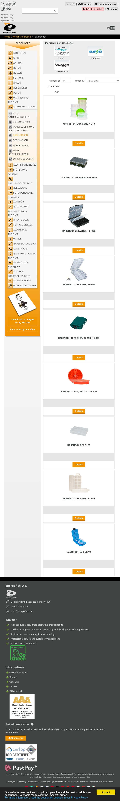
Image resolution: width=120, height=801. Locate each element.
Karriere (13, 686)
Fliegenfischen (22, 280)
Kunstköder (20, 248)
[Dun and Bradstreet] (20, 706)
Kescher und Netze (24, 164)
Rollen (17, 72)
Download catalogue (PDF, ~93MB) (22, 321)
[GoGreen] (16, 652)
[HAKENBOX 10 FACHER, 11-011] (78, 483)
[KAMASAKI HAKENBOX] (78, 536)
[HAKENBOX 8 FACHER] (78, 429)
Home (7, 36)
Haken (17, 82)
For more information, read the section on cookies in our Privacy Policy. (46, 797)
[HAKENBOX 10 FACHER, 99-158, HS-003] (78, 322)
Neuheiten (19, 52)
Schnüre (18, 77)
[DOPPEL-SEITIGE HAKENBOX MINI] (78, 162)
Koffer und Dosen (22, 36)
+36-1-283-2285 (20, 606)
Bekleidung (20, 187)
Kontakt (113, 8)
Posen (17, 92)
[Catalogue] (22, 303)
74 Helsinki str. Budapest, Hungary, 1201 (31, 601)
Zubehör (18, 201)
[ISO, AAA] (21, 750)
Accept (106, 792)
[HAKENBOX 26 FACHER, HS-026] (78, 215)
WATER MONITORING (24, 285)
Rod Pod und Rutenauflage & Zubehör (18, 211)
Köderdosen (20, 145)
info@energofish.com (22, 611)
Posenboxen (20, 140)
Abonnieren (16, 737)
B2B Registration (94, 8)
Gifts (16, 57)
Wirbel (17, 238)
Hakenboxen (20, 135)
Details (79, 143)
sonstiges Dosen (23, 158)
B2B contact (15, 691)
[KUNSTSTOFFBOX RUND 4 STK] (78, 108)
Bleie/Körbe (20, 87)
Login (71, 3)
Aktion (17, 62)
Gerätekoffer (21, 121)
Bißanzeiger (21, 219)
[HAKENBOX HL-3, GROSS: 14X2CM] (78, 376)
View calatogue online (22, 329)
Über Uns (86, 3)
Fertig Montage (22, 224)
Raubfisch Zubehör (24, 243)
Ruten (17, 67)
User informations (106, 3)
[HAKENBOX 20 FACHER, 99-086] (78, 269)
